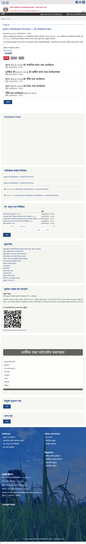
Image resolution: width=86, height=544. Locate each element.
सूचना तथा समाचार (9, 437)
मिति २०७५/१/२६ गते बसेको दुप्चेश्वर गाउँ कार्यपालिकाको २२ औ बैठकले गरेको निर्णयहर (26, 189)
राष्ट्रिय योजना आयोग (8, 275)
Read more (7, 50)
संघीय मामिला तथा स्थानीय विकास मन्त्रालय (14, 256)
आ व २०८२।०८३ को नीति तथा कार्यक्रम (25, 78)
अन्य (8, 102)
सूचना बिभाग (6, 268)
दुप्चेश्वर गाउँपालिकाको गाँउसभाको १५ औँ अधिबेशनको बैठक (27, 29)
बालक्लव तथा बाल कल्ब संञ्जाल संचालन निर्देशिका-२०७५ (18, 221)
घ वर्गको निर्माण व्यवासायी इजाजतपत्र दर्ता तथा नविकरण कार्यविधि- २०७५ (22, 219)
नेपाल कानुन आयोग (8, 271)
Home (3, 19)
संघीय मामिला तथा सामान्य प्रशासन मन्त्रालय (14, 254)
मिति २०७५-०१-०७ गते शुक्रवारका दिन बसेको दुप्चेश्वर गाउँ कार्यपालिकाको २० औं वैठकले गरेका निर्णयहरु (31, 195)
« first (12, 226)
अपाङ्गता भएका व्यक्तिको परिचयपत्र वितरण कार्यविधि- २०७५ (19, 216)
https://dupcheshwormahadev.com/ (14, 330)
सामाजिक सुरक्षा (50, 441)
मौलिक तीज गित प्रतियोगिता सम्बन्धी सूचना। (72, 14)
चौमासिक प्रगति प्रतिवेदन (54, 459)
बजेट (6, 58)
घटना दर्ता (49, 437)
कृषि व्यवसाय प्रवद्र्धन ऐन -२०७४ (12, 214)
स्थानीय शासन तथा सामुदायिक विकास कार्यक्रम (15, 258)
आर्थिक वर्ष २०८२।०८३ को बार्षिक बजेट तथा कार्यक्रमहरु (32, 71)
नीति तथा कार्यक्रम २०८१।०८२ (20, 93)
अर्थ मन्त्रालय (6, 266)
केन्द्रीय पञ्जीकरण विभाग (9, 263)
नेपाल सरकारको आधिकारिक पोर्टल (12, 261)
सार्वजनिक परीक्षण (51, 466)
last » (48, 230)
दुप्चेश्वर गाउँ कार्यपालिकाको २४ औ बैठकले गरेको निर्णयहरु (19, 177)
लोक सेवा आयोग (7, 273)
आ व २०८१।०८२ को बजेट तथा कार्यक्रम (25, 86)
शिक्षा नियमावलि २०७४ (9, 223)
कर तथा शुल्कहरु (8, 447)
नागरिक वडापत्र (51, 444)
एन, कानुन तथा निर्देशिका (11, 444)
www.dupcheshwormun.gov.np (17, 489)
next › (39, 230)
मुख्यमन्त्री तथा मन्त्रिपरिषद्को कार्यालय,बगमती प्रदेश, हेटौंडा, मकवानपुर (22, 249)
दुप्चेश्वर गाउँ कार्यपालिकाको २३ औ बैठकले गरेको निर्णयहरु (19, 183)
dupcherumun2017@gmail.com (16, 485)
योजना (14, 58)
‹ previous (22, 226)
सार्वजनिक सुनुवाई (51, 463)
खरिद (21, 58)
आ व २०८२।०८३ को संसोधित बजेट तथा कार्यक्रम (29, 64)
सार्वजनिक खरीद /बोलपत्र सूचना (13, 441)
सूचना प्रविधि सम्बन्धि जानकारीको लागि (13, 251)
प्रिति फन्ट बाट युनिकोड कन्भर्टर (11, 278)
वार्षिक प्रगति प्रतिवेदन (53, 456)
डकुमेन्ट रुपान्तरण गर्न (8, 280)
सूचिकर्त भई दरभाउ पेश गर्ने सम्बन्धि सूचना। (45, 14)
